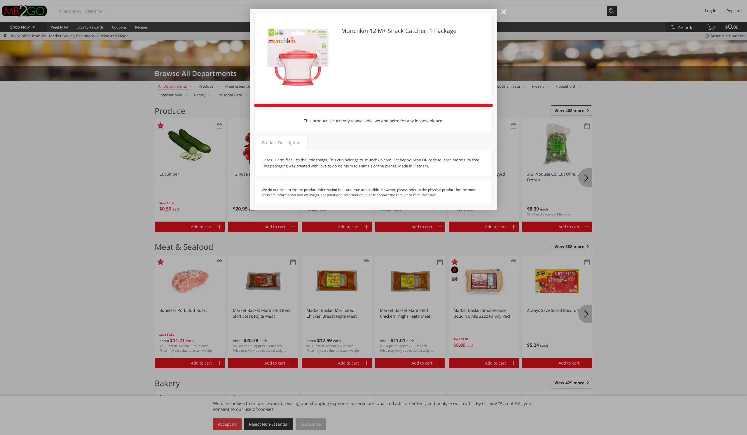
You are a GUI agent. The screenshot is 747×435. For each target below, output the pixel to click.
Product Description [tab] (281, 143)
